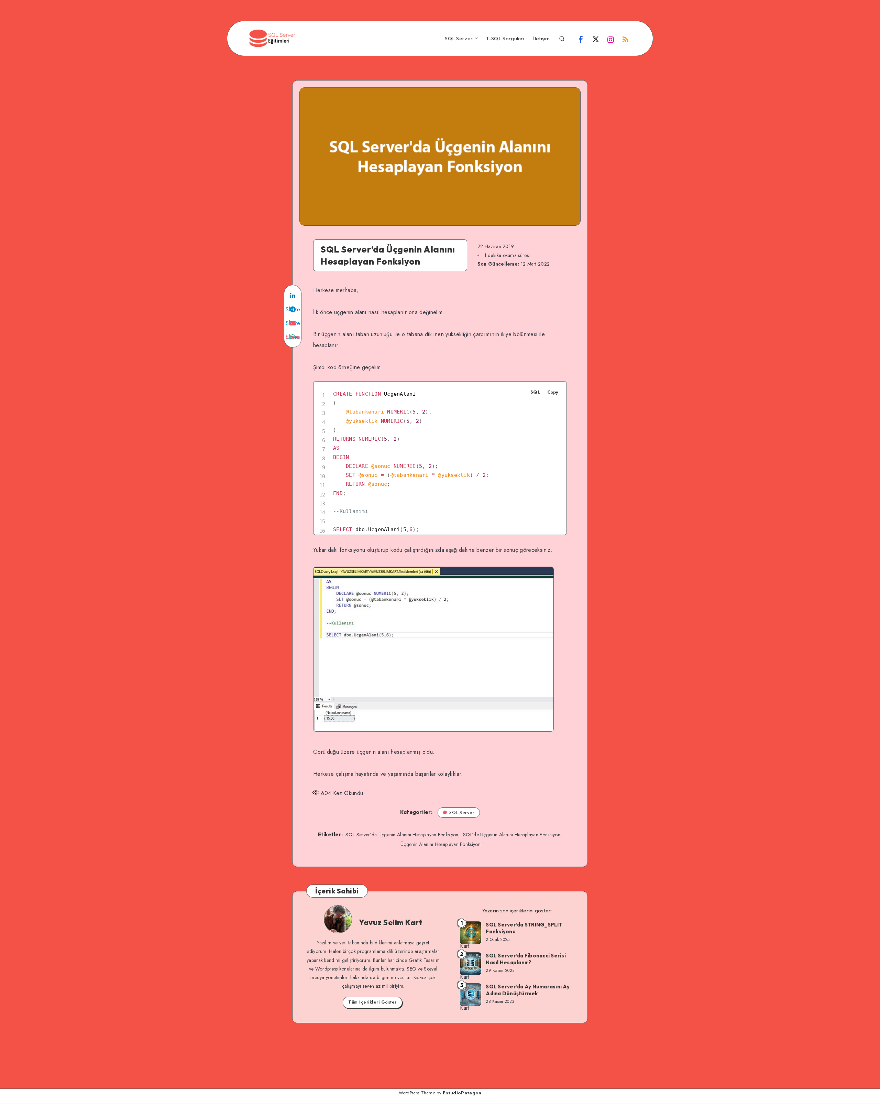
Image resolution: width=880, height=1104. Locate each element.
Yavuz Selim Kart (390, 922)
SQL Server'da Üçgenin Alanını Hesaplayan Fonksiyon (401, 834)
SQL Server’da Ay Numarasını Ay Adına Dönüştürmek (528, 990)
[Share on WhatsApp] (292, 337)
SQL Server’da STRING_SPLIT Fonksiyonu (524, 928)
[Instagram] (611, 39)
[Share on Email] (292, 323)
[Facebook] (581, 39)
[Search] (562, 37)
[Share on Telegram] (292, 309)
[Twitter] (596, 39)
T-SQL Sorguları (505, 38)
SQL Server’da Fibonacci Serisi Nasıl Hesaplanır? (526, 959)
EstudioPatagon (462, 1093)
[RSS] (625, 39)
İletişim (541, 38)
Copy (552, 392)
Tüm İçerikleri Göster (372, 1002)
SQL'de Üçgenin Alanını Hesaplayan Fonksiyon (511, 834)
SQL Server (459, 38)
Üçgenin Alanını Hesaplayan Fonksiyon (440, 844)
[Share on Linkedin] (292, 295)
